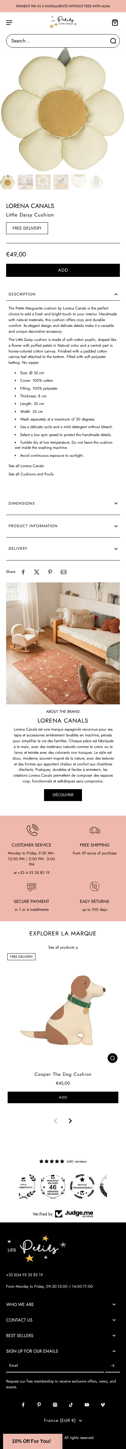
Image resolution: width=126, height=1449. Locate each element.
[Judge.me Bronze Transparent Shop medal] (63, 1186)
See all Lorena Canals (26, 466)
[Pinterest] (39, 1404)
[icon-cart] (113, 22)
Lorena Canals (30, 206)
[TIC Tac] (71, 1404)
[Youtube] (87, 1404)
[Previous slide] (55, 1121)
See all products (61, 947)
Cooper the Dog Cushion (63, 1074)
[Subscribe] (112, 1365)
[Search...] (113, 41)
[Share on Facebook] (23, 572)
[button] (63, 270)
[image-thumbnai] (7, 182)
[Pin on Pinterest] (50, 572)
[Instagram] (55, 1404)
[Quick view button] (112, 1058)
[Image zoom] (63, 109)
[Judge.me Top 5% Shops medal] (92, 1186)
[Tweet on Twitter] (36, 572)
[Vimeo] (102, 1404)
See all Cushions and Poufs (31, 474)
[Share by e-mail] (63, 572)
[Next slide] (70, 1121)
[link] (77, 948)
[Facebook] (23, 1404)
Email (13, 1365)
